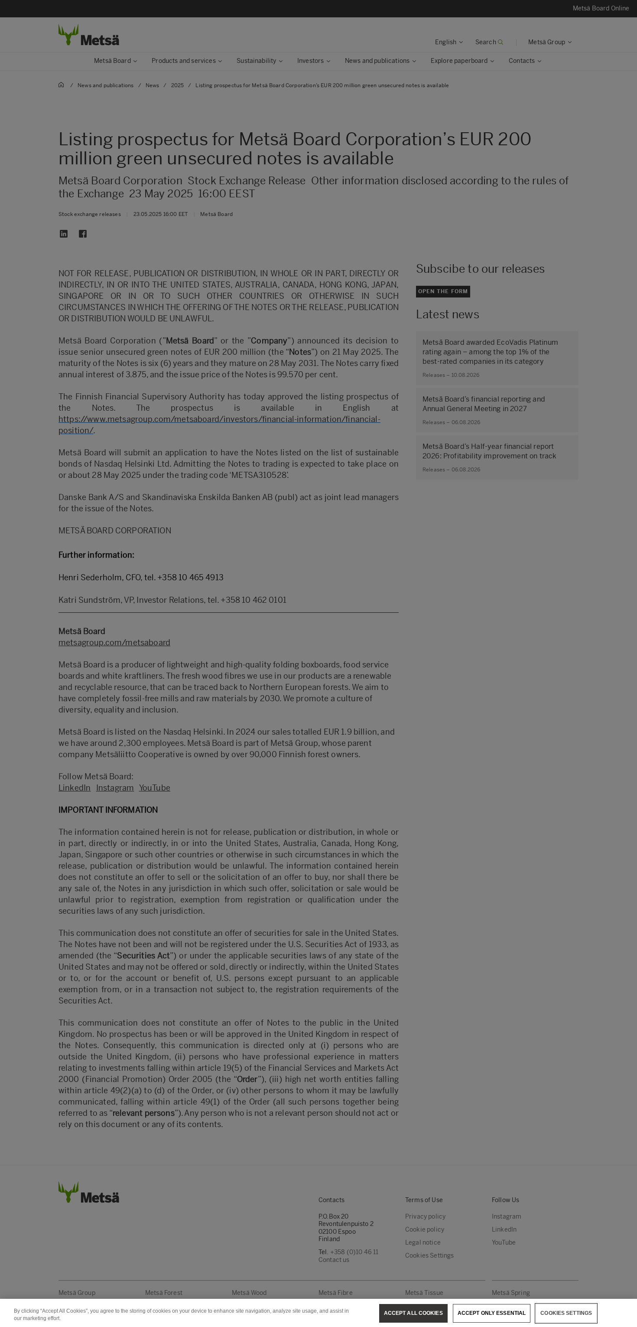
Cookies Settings (566, 1313)
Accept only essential (492, 1313)
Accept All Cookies (413, 1313)
